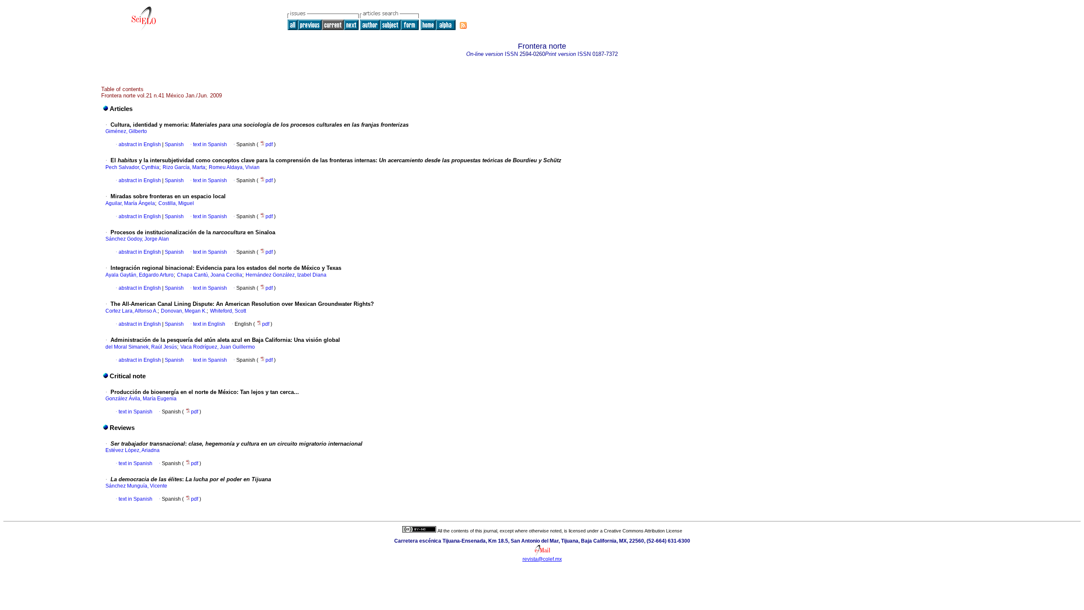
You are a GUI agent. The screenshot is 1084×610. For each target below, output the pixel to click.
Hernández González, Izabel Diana (286, 275)
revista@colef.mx (542, 559)
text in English (209, 324)
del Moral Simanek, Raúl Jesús (141, 347)
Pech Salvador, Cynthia (132, 167)
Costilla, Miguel (176, 203)
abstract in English (140, 144)
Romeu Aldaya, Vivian (234, 167)
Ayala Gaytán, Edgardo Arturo (139, 275)
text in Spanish (210, 144)
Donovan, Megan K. (184, 311)
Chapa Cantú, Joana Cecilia (209, 275)
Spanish (173, 144)
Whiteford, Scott (228, 311)
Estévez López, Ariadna (132, 450)
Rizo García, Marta (184, 167)
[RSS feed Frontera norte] (463, 25)
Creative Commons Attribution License (643, 530)
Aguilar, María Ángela (130, 203)
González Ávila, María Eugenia (141, 399)
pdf (269, 144)
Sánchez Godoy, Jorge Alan (137, 239)
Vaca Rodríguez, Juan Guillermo (217, 347)
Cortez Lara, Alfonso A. (131, 311)
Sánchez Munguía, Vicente (136, 486)
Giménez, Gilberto (126, 131)
